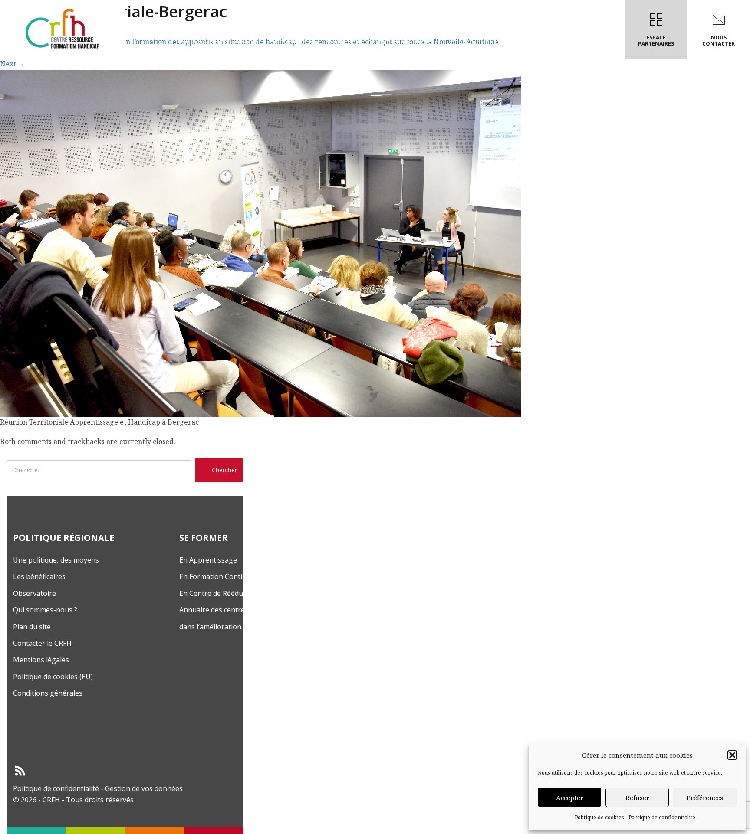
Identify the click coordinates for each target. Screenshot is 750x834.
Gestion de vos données (144, 788)
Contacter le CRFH (42, 643)
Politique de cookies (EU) (53, 676)
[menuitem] (217, 29)
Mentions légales (41, 659)
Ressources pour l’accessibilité (509, 41)
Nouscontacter (718, 40)
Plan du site (32, 626)
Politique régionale (216, 41)
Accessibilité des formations (379, 41)
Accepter (569, 797)
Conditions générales (47, 693)
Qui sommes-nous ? (45, 610)
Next (12, 64)
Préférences (705, 797)
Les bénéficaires (39, 576)
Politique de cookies (599, 817)
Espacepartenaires (656, 40)
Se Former (289, 41)
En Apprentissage (208, 560)
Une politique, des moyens (56, 560)
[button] (732, 755)
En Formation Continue (217, 576)
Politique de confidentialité (661, 817)
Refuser (637, 797)
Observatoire (34, 593)
